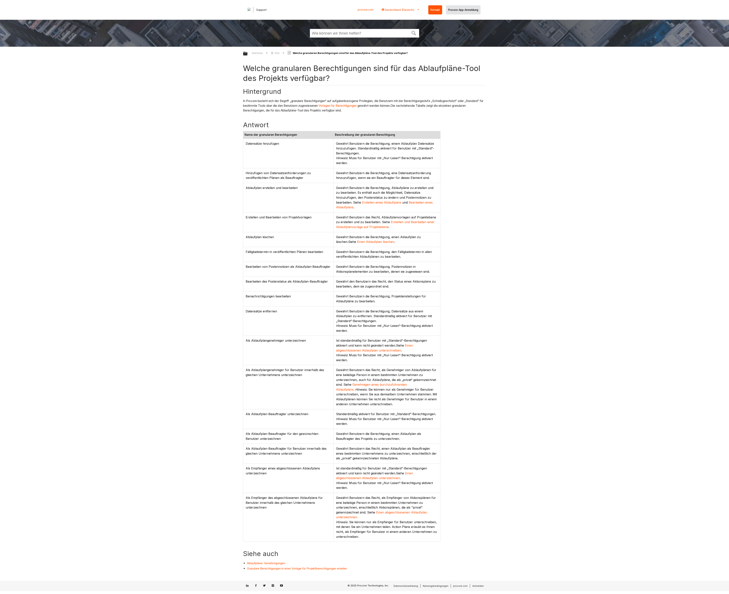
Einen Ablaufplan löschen (375, 242)
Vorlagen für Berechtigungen (338, 105)
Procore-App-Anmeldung (463, 9)
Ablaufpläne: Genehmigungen (266, 563)
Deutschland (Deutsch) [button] (399, 9)
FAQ (277, 53)
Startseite (258, 53)
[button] (414, 32)
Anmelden (478, 586)
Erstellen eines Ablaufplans (381, 202)
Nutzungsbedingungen (435, 586)
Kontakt (435, 9)
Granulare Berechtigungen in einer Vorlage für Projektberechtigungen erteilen (297, 568)
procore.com (365, 9)
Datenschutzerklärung (406, 586)
